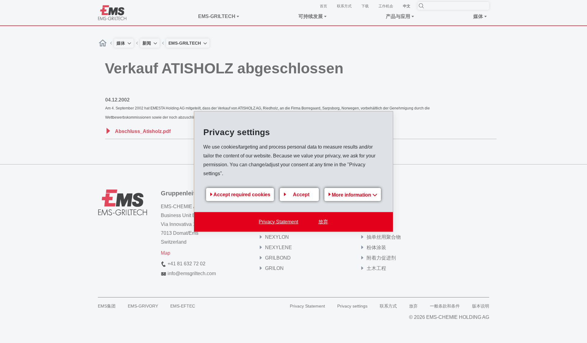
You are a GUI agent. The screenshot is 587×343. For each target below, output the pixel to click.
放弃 (323, 221)
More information (352, 194)
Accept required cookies (241, 194)
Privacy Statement (278, 221)
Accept (301, 194)
